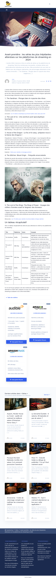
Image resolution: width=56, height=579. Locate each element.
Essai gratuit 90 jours (17, 379)
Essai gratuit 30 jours (17, 342)
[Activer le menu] (7, 10)
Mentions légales (28, 577)
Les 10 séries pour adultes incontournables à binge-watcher (28, 219)
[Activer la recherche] (49, 4)
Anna (13, 79)
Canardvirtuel (9, 530)
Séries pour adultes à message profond (20, 152)
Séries (17, 530)
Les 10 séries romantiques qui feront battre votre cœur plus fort (28, 113)
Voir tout (46, 394)
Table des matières (12, 297)
